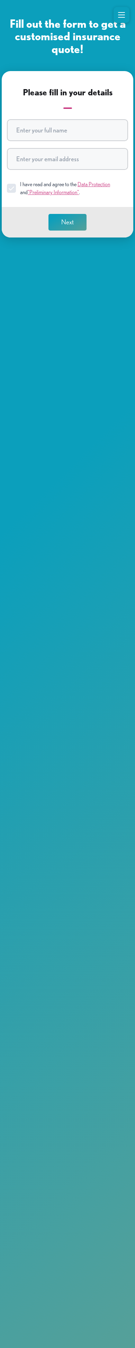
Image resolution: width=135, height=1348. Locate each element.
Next (67, 222)
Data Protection (94, 184)
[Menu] (121, 15)
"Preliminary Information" (53, 192)
